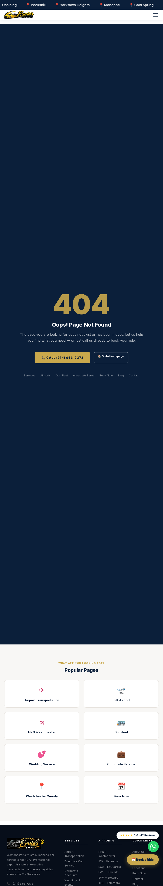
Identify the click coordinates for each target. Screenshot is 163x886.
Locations (138, 868)
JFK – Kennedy (108, 861)
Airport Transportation (74, 854)
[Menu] (155, 14)
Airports (45, 375)
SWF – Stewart (108, 877)
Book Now (106, 375)
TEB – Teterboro (109, 883)
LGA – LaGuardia (109, 866)
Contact (134, 375)
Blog (121, 375)
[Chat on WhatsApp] (153, 846)
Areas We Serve (83, 375)
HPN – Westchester (106, 854)
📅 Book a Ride (143, 859)
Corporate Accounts (71, 873)
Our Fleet (62, 375)
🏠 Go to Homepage (111, 356)
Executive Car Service (74, 863)
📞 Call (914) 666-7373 (62, 357)
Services (29, 375)
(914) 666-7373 (23, 883)
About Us (138, 851)
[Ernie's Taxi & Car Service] (26, 843)
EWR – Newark (108, 872)
